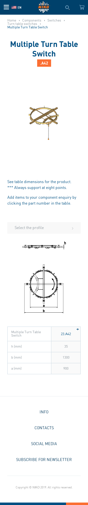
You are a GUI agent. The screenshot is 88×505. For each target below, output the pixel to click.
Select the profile (29, 228)
